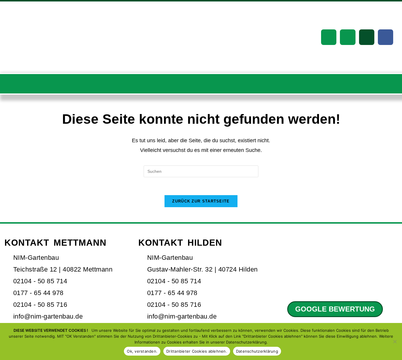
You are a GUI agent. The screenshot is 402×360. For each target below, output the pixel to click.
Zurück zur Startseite (201, 201)
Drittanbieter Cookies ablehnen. (196, 351)
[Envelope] (366, 37)
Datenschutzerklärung (257, 351)
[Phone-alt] (328, 37)
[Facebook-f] (385, 37)
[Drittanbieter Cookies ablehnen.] (395, 341)
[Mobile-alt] (347, 37)
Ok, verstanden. (142, 351)
